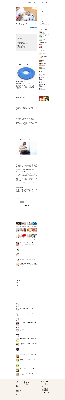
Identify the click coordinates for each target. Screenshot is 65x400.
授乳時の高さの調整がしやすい (21, 42)
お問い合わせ (25, 383)
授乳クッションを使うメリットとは (22, 40)
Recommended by (32, 239)
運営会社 (25, 381)
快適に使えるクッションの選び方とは (23, 43)
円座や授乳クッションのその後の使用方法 (23, 46)
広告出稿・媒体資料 (26, 384)
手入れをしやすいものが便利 (20, 45)
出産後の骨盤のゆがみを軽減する (21, 39)
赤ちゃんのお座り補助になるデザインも (21, 47)
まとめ (18, 49)
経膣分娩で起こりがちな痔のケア (21, 38)
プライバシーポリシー (26, 382)
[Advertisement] (21, 294)
